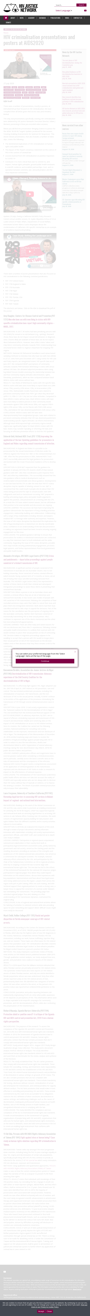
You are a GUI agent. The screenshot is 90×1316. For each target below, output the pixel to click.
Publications (55, 18)
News (22, 18)
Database (42, 18)
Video (67, 18)
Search (81, 5)
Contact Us (78, 18)
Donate (8, 22)
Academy (31, 18)
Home (6, 18)
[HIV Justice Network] (21, 8)
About (13, 18)
